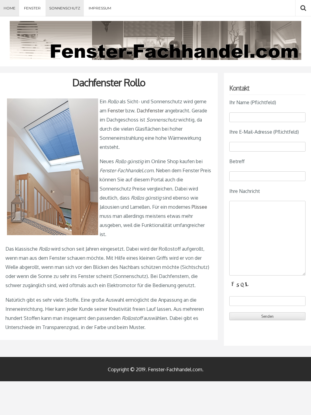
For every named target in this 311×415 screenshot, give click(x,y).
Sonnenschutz (64, 8)
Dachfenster (150, 111)
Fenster (32, 8)
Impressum (100, 8)
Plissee (199, 207)
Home (9, 8)
